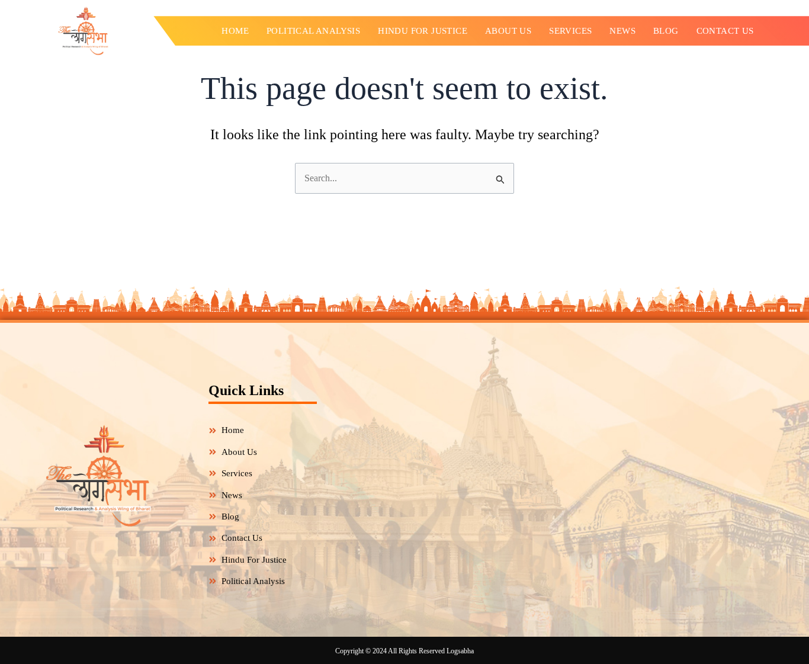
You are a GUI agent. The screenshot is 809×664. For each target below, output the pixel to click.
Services (570, 31)
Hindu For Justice (422, 31)
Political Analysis (313, 31)
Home (235, 31)
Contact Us (725, 31)
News (622, 31)
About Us (508, 31)
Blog (666, 31)
